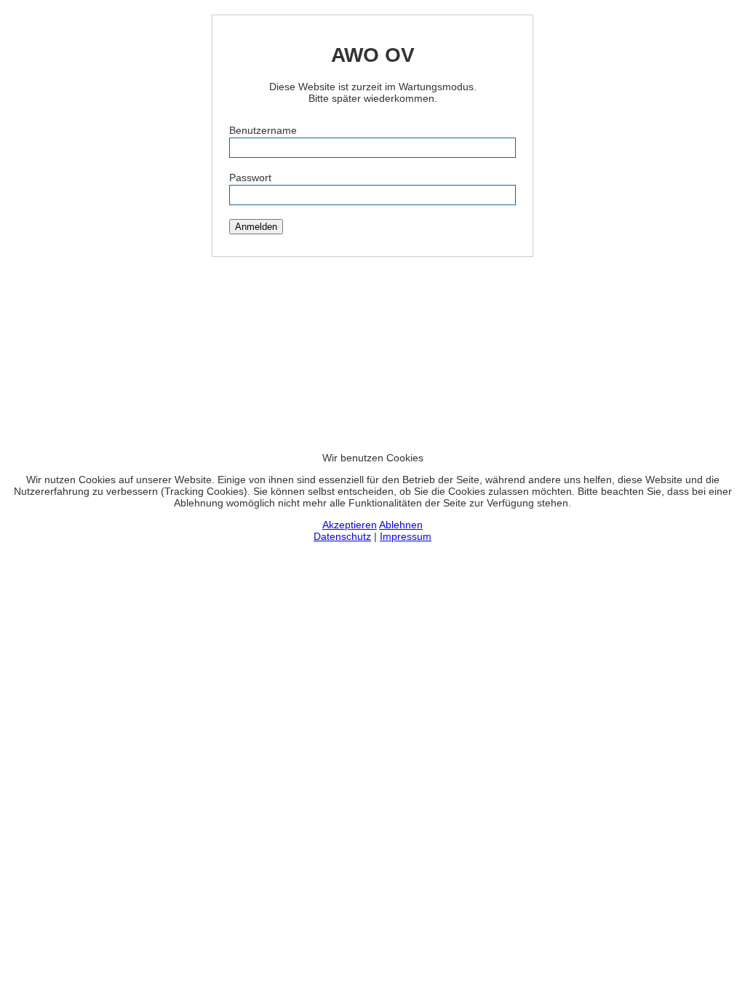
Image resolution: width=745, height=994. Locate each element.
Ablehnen (401, 524)
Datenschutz (342, 536)
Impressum (405, 536)
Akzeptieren (349, 524)
